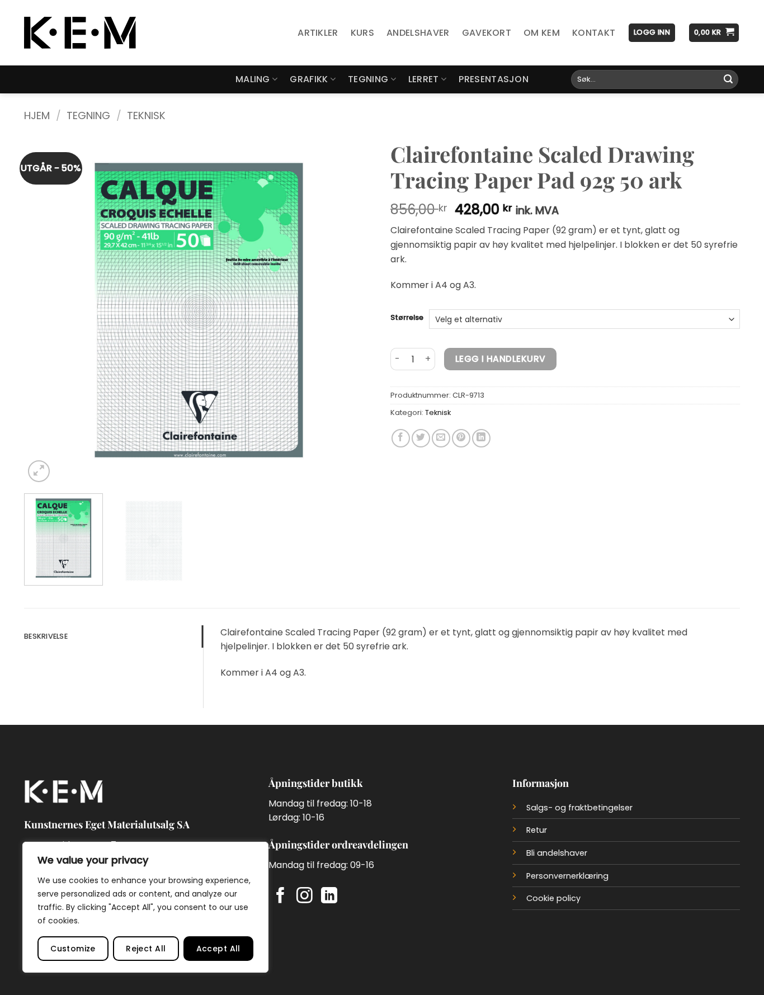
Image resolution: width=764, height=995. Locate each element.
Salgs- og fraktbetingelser (579, 807)
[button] (652, 32)
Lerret (423, 79)
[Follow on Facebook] (280, 897)
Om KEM (542, 32)
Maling (252, 79)
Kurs (362, 32)
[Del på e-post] (441, 438)
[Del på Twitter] (421, 438)
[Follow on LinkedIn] (329, 897)
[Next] (352, 310)
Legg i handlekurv (500, 359)
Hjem (37, 115)
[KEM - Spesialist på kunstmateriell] (80, 33)
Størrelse (406, 318)
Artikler (318, 32)
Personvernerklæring (567, 875)
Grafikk (309, 79)
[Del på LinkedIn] (481, 438)
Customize (73, 948)
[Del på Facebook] (401, 438)
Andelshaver (418, 32)
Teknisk (146, 115)
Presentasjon (494, 79)
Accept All (218, 948)
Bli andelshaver (556, 853)
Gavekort (487, 32)
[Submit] (728, 79)
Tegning (368, 79)
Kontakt (593, 32)
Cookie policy (553, 898)
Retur (536, 830)
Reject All (146, 948)
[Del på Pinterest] (461, 438)
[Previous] (45, 310)
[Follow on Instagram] (304, 897)
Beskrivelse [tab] (46, 636)
